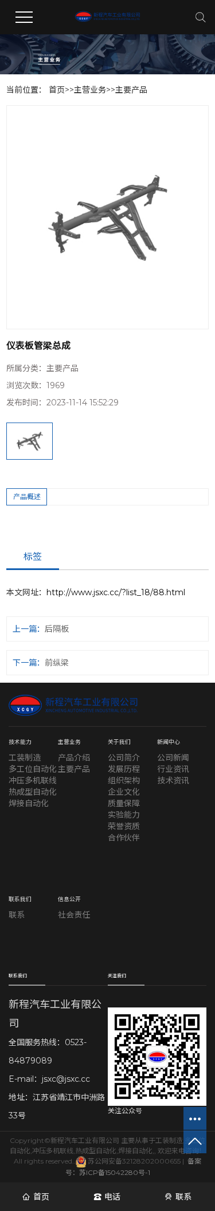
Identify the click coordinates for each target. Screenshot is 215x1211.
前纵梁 (57, 663)
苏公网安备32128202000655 (133, 1161)
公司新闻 (173, 757)
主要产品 (131, 90)
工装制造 (25, 757)
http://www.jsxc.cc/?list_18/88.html (115, 592)
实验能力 (124, 815)
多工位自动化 (33, 769)
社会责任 (74, 915)
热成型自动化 (33, 792)
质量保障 (124, 803)
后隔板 (57, 629)
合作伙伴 (124, 837)
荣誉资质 (124, 826)
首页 (57, 90)
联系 (17, 915)
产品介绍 (74, 757)
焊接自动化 (29, 803)
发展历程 (124, 769)
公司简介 (124, 757)
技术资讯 (173, 780)
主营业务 (90, 90)
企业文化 (124, 792)
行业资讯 (173, 769)
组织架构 (124, 780)
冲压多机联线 (33, 780)
